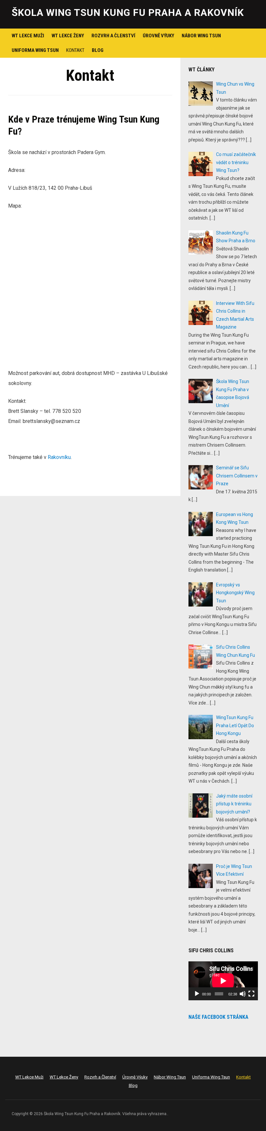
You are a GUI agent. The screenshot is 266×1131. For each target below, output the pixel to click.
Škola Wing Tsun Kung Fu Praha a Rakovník (128, 12)
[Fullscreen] (251, 994)
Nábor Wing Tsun (201, 36)
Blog (97, 50)
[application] (223, 980)
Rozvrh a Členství (113, 36)
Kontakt (75, 50)
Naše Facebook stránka (218, 1017)
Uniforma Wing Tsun (35, 50)
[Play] (197, 994)
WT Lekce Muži (28, 36)
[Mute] (242, 994)
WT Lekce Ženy (68, 36)
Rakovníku (59, 457)
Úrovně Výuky (158, 36)
